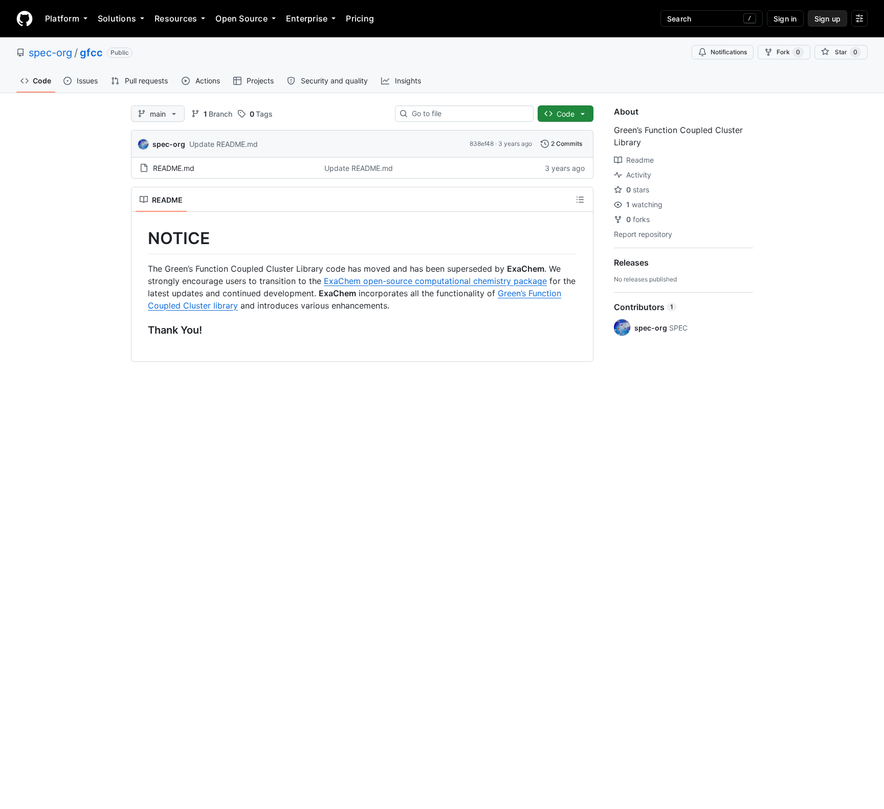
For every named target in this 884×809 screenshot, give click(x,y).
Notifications (729, 52)
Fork (788, 52)
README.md (173, 168)
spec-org (50, 53)
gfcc (91, 53)
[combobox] (468, 113)
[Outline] (580, 199)
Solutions (117, 18)
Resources (175, 18)
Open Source (241, 18)
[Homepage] (24, 18)
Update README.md (223, 144)
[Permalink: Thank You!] (141, 330)
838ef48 (482, 143)
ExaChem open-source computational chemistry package (435, 281)
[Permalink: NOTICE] (141, 238)
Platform (62, 18)
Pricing (360, 18)
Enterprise (306, 18)
